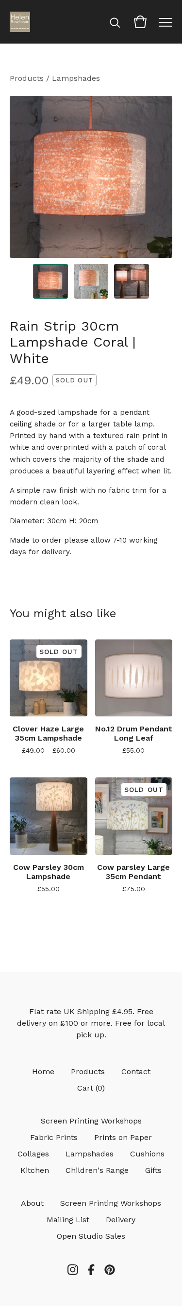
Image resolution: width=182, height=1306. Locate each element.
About (32, 1203)
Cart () (91, 1088)
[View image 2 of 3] (91, 281)
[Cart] (140, 21)
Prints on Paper (123, 1137)
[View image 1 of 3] (50, 281)
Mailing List (68, 1219)
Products (27, 78)
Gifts (153, 1170)
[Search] (115, 21)
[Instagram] (73, 1269)
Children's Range (97, 1170)
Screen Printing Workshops (91, 1120)
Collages (33, 1153)
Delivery (120, 1219)
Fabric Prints (54, 1137)
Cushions (147, 1153)
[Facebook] (91, 1269)
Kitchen (34, 1170)
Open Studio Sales (91, 1236)
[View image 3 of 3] (131, 281)
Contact (135, 1071)
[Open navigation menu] (165, 21)
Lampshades (76, 78)
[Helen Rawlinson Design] (20, 22)
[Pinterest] (109, 1269)
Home (43, 1071)
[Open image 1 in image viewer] (91, 177)
